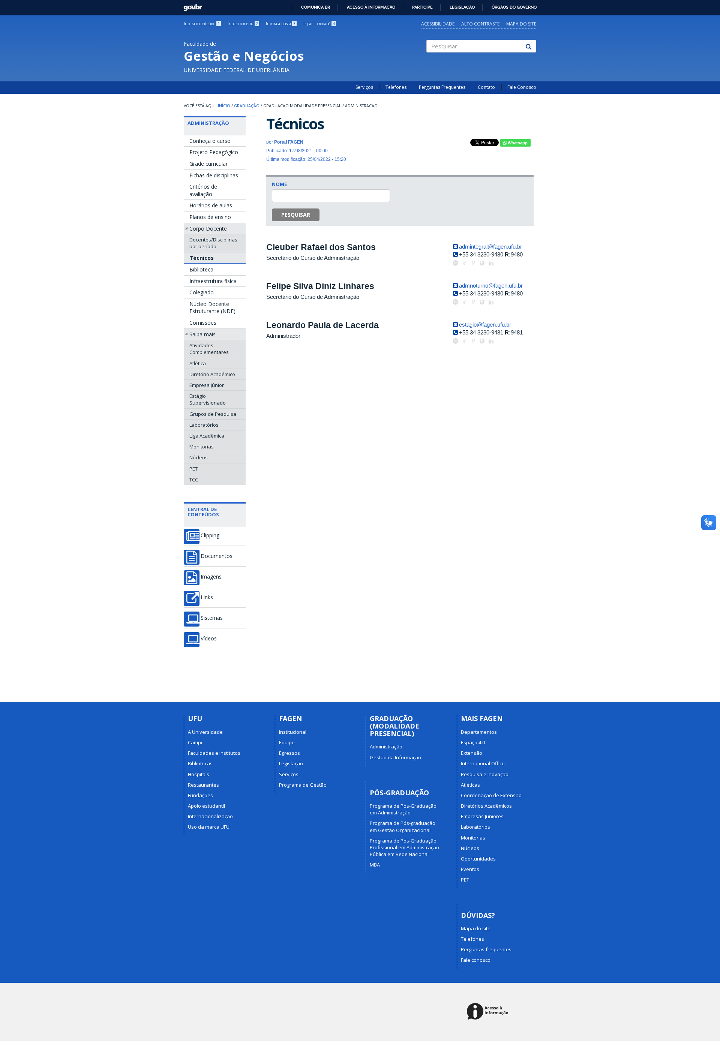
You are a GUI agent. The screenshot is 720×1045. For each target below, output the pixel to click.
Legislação (462, 7)
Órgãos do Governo (514, 7)
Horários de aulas (210, 205)
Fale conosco (475, 960)
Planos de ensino (210, 216)
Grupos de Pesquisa (212, 414)
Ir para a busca (281, 23)
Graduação (247, 105)
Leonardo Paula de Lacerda (322, 325)
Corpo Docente (208, 228)
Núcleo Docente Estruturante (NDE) (212, 307)
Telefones (396, 87)
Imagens (211, 576)
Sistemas (212, 618)
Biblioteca (201, 269)
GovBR (190, 5)
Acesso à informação (371, 7)
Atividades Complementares (209, 348)
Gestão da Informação (395, 757)
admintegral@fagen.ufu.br (490, 246)
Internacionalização (210, 816)
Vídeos (209, 638)
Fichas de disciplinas (213, 175)
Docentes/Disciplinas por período (213, 243)
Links (207, 597)
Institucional (292, 732)
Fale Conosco (521, 87)
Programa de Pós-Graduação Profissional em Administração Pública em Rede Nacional (404, 847)
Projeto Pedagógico (213, 152)
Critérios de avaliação (203, 190)
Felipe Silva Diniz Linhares (320, 286)
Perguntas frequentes (486, 949)
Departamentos (479, 732)
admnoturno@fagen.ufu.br (491, 285)
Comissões (202, 322)
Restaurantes (203, 784)
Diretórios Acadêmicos (486, 805)
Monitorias (201, 446)
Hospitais (198, 774)
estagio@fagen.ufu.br (485, 324)
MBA (375, 864)
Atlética (197, 363)
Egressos (289, 753)
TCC (193, 479)
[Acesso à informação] (489, 1012)
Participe (422, 7)
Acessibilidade (437, 24)
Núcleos (198, 457)
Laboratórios (204, 424)
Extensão (471, 753)
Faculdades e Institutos (214, 753)
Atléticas (470, 784)
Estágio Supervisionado (207, 399)
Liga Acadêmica (206, 435)
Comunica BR (315, 7)
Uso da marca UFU (209, 826)
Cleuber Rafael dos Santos (321, 247)
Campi (195, 742)
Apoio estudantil (206, 805)
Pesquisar (295, 214)
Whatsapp (517, 143)
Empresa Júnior (206, 385)
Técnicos (201, 257)
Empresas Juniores (482, 816)
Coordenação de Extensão (491, 795)
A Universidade (205, 732)
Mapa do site (521, 24)
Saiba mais (202, 334)
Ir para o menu (243, 23)
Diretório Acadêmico (212, 374)
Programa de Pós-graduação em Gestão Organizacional (402, 826)
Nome (279, 184)
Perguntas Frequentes (442, 87)
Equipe (287, 742)
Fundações (200, 795)
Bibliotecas (200, 763)
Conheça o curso (210, 140)
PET (193, 468)
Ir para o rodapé (319, 23)
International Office (483, 763)
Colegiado (201, 292)
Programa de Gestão (303, 784)
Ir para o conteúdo (202, 23)
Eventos (470, 869)
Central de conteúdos (203, 512)
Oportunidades (478, 858)
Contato (486, 87)
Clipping (210, 535)
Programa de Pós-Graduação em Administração (403, 809)
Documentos (216, 556)
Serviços (364, 87)
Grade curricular (208, 163)
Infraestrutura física (213, 281)
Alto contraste (480, 24)
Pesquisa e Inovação (484, 774)
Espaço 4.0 (473, 742)
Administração (208, 123)
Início (224, 105)
